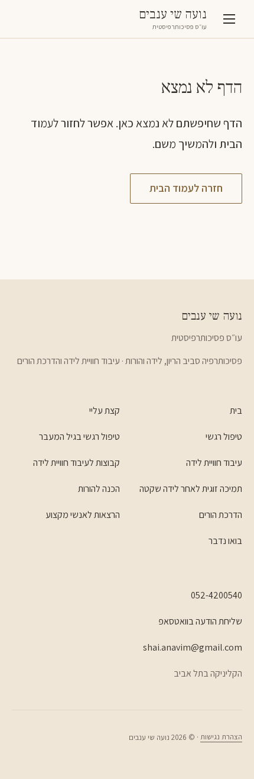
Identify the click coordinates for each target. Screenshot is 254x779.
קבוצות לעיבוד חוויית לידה (76, 462)
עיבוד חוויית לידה (214, 462)
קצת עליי (104, 410)
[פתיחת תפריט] (229, 19)
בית (236, 410)
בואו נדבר (225, 541)
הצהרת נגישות (221, 737)
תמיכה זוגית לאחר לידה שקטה (190, 488)
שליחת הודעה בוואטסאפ (200, 621)
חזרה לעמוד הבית (186, 188)
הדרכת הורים (220, 514)
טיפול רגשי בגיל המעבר (79, 436)
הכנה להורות (99, 488)
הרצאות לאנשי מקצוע (82, 514)
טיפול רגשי (224, 436)
